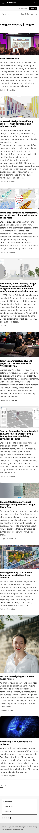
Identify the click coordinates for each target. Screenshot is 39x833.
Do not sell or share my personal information (19, 826)
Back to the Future (9, 58)
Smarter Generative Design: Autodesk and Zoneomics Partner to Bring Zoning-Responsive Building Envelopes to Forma (19, 435)
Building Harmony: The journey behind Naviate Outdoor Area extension (16, 575)
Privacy (4, 826)
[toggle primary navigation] (4, 3)
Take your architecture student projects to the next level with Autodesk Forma (16, 363)
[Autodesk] (11, 3)
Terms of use (26, 828)
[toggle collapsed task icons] (31, 3)
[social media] (7, 818)
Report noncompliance (15, 828)
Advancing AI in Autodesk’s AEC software (16, 743)
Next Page (10, 786)
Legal (33, 828)
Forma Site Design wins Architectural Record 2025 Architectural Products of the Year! (19, 215)
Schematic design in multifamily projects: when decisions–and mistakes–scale (16, 124)
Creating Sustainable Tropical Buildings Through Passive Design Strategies (17, 504)
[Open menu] (3, 8)
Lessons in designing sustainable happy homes (17, 677)
